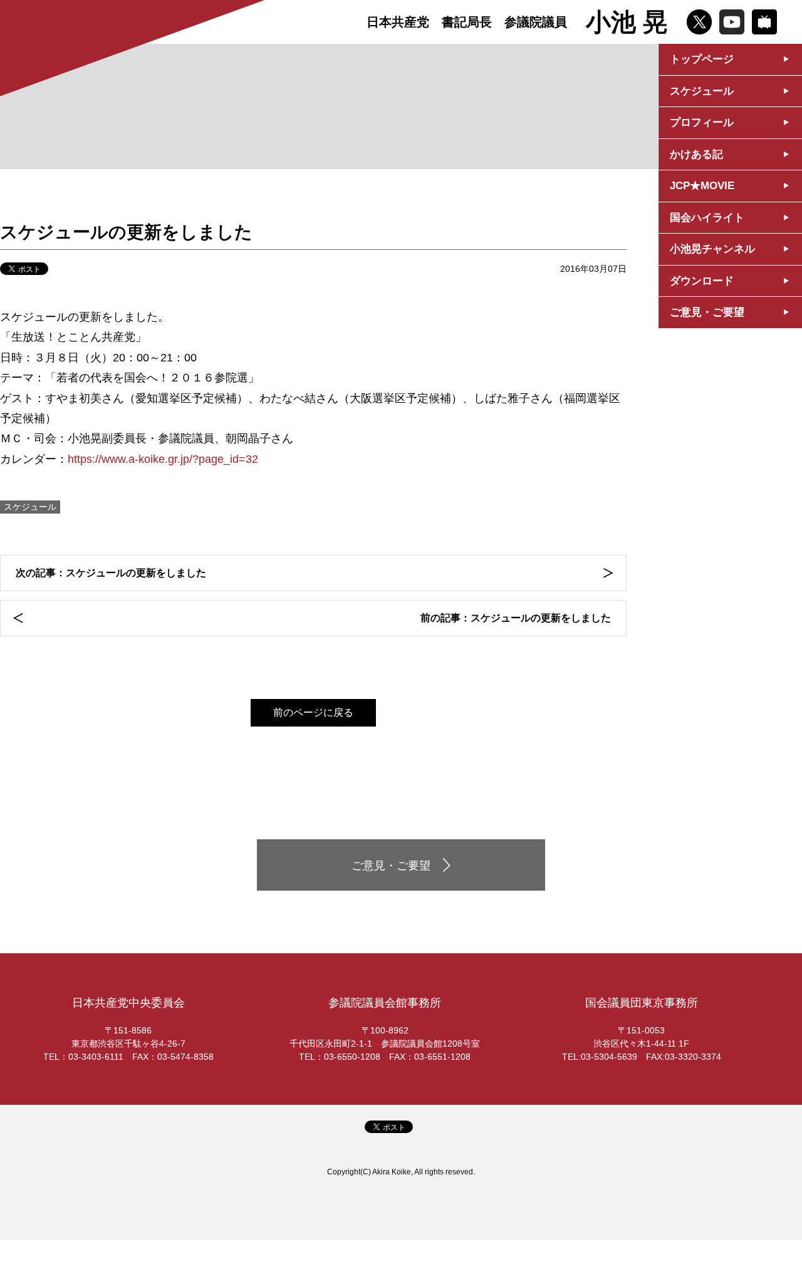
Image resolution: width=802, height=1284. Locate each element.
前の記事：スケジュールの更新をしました (515, 618)
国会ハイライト (707, 218)
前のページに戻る (313, 712)
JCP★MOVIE (702, 186)
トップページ (702, 59)
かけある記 (696, 154)
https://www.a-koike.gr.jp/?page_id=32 (163, 459)
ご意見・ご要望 (707, 312)
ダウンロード (702, 281)
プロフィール (702, 122)
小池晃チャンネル (712, 249)
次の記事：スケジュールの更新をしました (111, 572)
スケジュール (702, 91)
